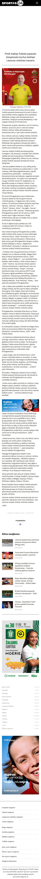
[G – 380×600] (20, 678)
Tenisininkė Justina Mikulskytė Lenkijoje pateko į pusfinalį (26, 553)
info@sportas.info (28, 874)
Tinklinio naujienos (8, 841)
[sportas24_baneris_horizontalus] (20, 411)
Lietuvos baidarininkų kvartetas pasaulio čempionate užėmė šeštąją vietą (27, 542)
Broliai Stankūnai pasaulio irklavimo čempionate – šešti (26, 592)
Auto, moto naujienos (9, 847)
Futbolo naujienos (8, 812)
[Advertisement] (20, 27)
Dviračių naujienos (8, 832)
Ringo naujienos (7, 827)
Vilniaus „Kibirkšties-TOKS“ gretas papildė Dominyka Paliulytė (25, 604)
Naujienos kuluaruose (9, 861)
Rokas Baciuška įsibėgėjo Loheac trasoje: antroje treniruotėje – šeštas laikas (25, 580)
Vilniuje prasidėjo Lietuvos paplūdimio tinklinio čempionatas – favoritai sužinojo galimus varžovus (25, 567)
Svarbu (22, 513)
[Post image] (7, 542)
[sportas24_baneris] (20, 794)
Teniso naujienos (8, 822)
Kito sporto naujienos (9, 856)
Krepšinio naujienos (8, 808)
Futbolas (17, 513)
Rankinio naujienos (8, 837)
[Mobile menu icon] (37, 3)
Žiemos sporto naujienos (10, 852)
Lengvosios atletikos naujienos (12, 817)
